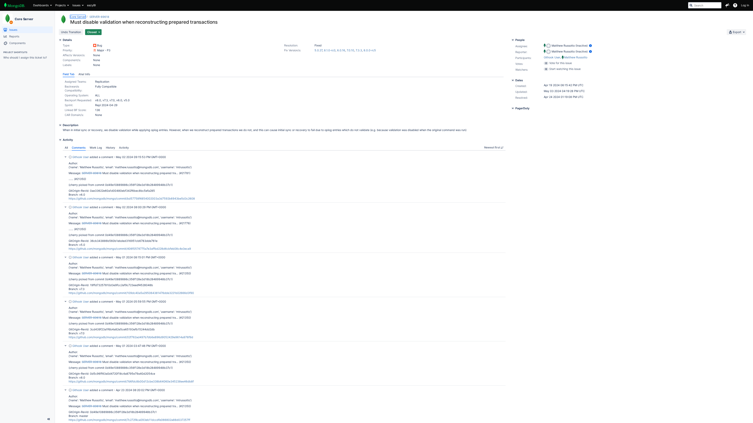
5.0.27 (318, 50)
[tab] (68, 74)
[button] (727, 5)
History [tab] (110, 147)
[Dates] (512, 80)
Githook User (80, 157)
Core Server (24, 19)
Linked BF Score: (75, 110)
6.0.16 (341, 50)
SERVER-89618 (99, 16)
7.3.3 (359, 50)
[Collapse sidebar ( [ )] (49, 419)
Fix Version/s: (292, 50)
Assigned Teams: (75, 81)
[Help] (735, 5)
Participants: (523, 58)
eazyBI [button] (91, 5)
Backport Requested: (78, 100)
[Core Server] (7, 18)
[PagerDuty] (512, 108)
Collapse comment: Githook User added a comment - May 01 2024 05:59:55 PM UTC (65, 301)
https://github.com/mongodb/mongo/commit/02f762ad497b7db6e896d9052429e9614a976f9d (131, 337)
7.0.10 (350, 50)
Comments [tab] (79, 147)
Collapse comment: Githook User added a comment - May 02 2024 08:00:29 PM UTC (65, 207)
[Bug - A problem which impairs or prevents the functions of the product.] (94, 45)
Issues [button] (76, 5)
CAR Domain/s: (74, 115)
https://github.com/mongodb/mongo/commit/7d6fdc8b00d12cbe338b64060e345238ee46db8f (131, 381)
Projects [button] (60, 5)
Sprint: (69, 105)
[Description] (60, 125)
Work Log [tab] (96, 147)
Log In (745, 5)
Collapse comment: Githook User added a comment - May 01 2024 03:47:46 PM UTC (65, 345)
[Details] (60, 40)
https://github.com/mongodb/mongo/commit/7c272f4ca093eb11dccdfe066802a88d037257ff (129, 419)
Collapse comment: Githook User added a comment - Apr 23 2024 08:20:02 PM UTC (65, 389)
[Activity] (60, 139)
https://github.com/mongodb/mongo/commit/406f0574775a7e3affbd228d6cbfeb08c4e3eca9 (130, 248)
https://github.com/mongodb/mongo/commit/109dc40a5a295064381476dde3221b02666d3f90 (131, 293)
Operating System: (77, 95)
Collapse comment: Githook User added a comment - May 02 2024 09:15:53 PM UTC (65, 156)
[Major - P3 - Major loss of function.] (94, 50)
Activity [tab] (124, 147)
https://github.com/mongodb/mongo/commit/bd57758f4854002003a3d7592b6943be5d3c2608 (132, 198)
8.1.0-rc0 (330, 50)
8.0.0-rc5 (370, 50)
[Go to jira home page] (14, 5)
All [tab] (66, 147)
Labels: (67, 65)
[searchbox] (704, 5)
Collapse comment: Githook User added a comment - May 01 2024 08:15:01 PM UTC (65, 257)
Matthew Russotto (575, 57)
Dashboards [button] (41, 5)
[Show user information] (590, 45)
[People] (512, 40)
